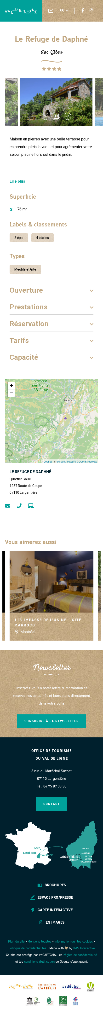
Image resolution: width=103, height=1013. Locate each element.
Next (68, 116)
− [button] (11, 393)
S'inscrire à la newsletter (51, 721)
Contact (51, 804)
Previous (44, 116)
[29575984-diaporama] (56, 102)
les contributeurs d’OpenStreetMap (77, 461)
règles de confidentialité (80, 955)
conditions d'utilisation (39, 961)
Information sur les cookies (73, 941)
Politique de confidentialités (27, 948)
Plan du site (16, 941)
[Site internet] (31, 506)
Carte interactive (55, 909)
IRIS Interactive (84, 948)
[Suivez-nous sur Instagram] (91, 10)
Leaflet (48, 461)
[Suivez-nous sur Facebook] (83, 10)
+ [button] (11, 386)
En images (55, 922)
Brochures (55, 884)
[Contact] (51, 10)
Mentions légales (40, 941)
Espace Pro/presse (55, 897)
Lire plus (17, 181)
